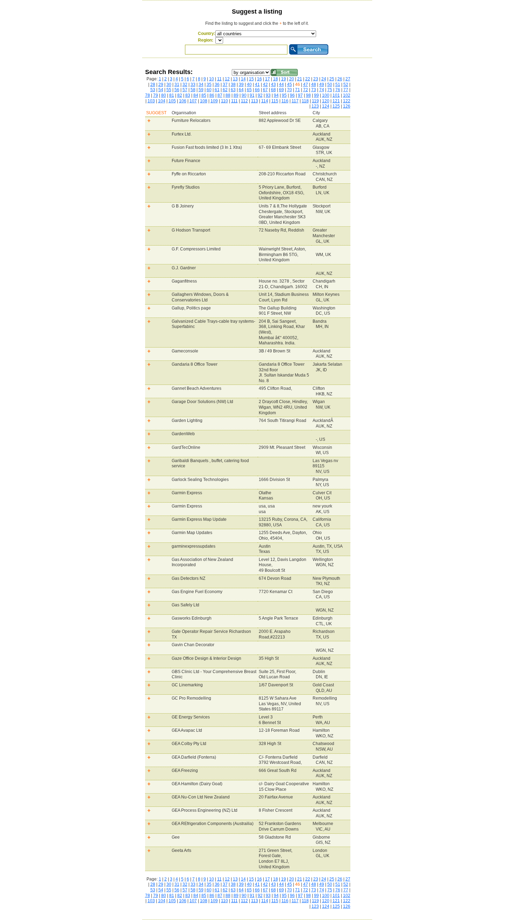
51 (337, 84)
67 (265, 89)
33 (193, 84)
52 (345, 84)
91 (252, 95)
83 (187, 95)
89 (236, 95)
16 (259, 78)
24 (323, 78)
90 (244, 95)
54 (160, 89)
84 (195, 95)
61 (217, 89)
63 (233, 89)
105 (172, 100)
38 (233, 84)
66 (257, 89)
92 (260, 95)
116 (284, 100)
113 (254, 100)
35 (209, 84)
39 (241, 84)
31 (176, 84)
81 (171, 95)
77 (345, 89)
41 (257, 84)
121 (336, 100)
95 (284, 95)
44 (281, 84)
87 (219, 95)
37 (225, 84)
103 (151, 100)
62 (225, 89)
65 (249, 89)
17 (267, 78)
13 (235, 78)
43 (273, 84)
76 (337, 89)
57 (185, 89)
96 (292, 95)
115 (274, 100)
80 (163, 95)
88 (228, 95)
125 (336, 106)
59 (201, 89)
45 (289, 84)
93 (268, 95)
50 (329, 84)
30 (168, 84)
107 (193, 100)
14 (243, 78)
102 (346, 95)
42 (265, 84)
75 (329, 89)
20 (291, 78)
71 (297, 89)
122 (346, 100)
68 (273, 89)
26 (339, 78)
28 (152, 84)
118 (305, 100)
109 (214, 100)
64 (241, 89)
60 (209, 89)
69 (281, 89)
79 (155, 95)
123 (315, 106)
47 (305, 84)
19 (283, 78)
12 (227, 78)
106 (182, 100)
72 (305, 89)
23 (315, 78)
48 (313, 84)
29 (160, 84)
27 (347, 78)
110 (224, 100)
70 (289, 89)
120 (325, 100)
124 (325, 106)
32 (185, 84)
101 (336, 95)
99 (316, 95)
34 (201, 84)
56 (176, 89)
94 (276, 95)
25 (331, 78)
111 (234, 100)
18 (275, 78)
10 (211, 78)
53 (152, 89)
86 (211, 95)
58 (193, 89)
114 (264, 100)
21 (299, 78)
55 (168, 89)
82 (179, 95)
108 (203, 100)
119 (315, 100)
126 (346, 106)
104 (161, 100)
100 (325, 95)
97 (300, 95)
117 (295, 100)
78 (147, 95)
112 (244, 100)
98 (308, 95)
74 (321, 89)
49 (321, 84)
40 (249, 84)
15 (251, 78)
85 (203, 95)
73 (313, 89)
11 (219, 78)
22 (307, 78)
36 (217, 84)
